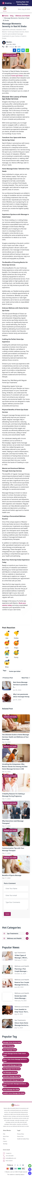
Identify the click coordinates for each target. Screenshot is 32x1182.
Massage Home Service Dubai (12, 1042)
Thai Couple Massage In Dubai (12, 1065)
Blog (11, 16)
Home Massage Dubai (9, 1050)
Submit (7, 914)
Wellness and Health (22, 16)
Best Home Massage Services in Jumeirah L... (20, 684)
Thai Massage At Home (10, 1072)
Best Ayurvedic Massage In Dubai (13, 1080)
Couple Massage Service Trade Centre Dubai (14, 1054)
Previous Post (8, 678)
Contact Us (8, 1153)
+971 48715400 (9, 1155)
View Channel (9, 1160)
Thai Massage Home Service (11, 1069)
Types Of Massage (8, 1046)
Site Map (5, 1143)
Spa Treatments (12, 933)
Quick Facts (6, 1136)
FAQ (4, 1134)
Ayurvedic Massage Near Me (11, 1076)
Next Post (25, 678)
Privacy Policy (20, 1134)
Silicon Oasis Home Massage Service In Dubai (15, 1060)
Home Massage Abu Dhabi (11, 1089)
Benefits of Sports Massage (11, 875)
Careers (5, 1141)
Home (6, 16)
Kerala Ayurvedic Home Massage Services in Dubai (21, 998)
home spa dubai (14, 671)
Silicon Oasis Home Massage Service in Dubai (21, 1025)
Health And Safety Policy (23, 1139)
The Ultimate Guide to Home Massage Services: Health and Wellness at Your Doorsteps (15, 737)
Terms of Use (20, 1136)
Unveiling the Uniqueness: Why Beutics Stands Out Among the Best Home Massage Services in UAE (14, 766)
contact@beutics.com (10, 1158)
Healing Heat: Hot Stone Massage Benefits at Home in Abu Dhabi (22, 3)
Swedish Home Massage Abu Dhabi (14, 1093)
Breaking (8, 3)
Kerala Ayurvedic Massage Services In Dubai (14, 1085)
